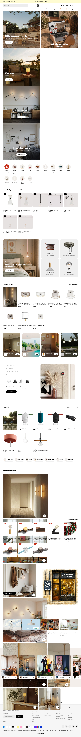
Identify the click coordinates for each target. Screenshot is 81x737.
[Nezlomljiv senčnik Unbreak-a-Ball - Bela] (25, 440)
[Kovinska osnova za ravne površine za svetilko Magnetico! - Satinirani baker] (40, 529)
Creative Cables (8, 730)
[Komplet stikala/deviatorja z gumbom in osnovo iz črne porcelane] (15, 382)
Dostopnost (41, 733)
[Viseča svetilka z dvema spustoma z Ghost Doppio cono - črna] (55, 200)
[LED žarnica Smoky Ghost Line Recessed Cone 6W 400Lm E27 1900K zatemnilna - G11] (55, 294)
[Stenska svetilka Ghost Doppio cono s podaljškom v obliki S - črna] (71, 200)
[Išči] (27, 5)
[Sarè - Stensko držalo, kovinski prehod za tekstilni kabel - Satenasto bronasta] (25, 529)
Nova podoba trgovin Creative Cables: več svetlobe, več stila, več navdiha (49, 633)
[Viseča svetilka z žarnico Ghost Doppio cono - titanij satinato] (10, 222)
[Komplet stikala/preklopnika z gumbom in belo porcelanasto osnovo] (21, 382)
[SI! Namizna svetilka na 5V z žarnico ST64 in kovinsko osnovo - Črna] (55, 529)
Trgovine (13, 1)
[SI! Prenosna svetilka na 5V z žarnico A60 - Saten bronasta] (10, 529)
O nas (4, 1)
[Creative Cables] (10, 297)
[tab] (9, 368)
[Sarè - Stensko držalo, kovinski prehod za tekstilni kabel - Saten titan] (40, 550)
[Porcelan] (57, 381)
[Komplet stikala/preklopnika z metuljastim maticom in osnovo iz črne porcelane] (27, 382)
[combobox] (15, 5)
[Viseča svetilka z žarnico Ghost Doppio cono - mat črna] (40, 200)
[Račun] (70, 5)
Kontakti (8, 1)
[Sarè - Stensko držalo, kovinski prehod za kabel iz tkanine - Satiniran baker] (10, 550)
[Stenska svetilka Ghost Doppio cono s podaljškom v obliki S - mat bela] (25, 200)
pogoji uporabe (13, 719)
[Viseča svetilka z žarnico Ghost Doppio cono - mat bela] (25, 222)
